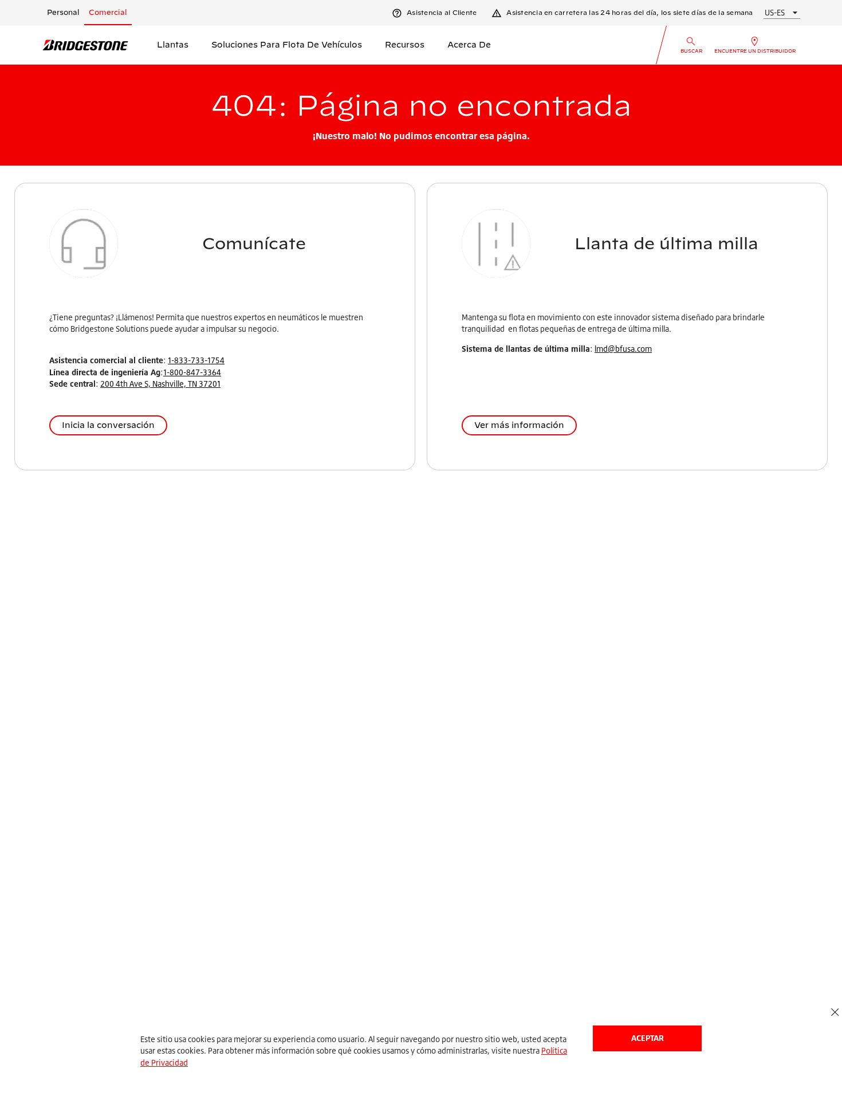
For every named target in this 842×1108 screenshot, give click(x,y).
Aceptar (647, 1038)
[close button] (835, 1012)
